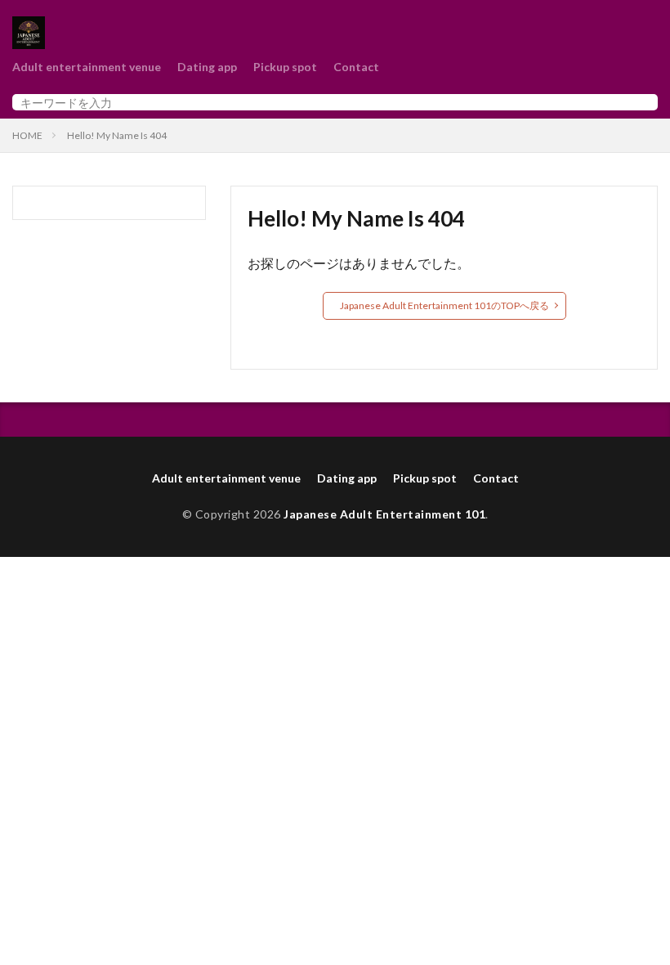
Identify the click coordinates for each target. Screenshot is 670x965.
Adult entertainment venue (86, 67)
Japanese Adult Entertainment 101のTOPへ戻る (444, 305)
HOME (27, 135)
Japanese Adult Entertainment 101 (384, 514)
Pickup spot (285, 67)
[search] (641, 102)
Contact (356, 67)
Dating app (207, 67)
